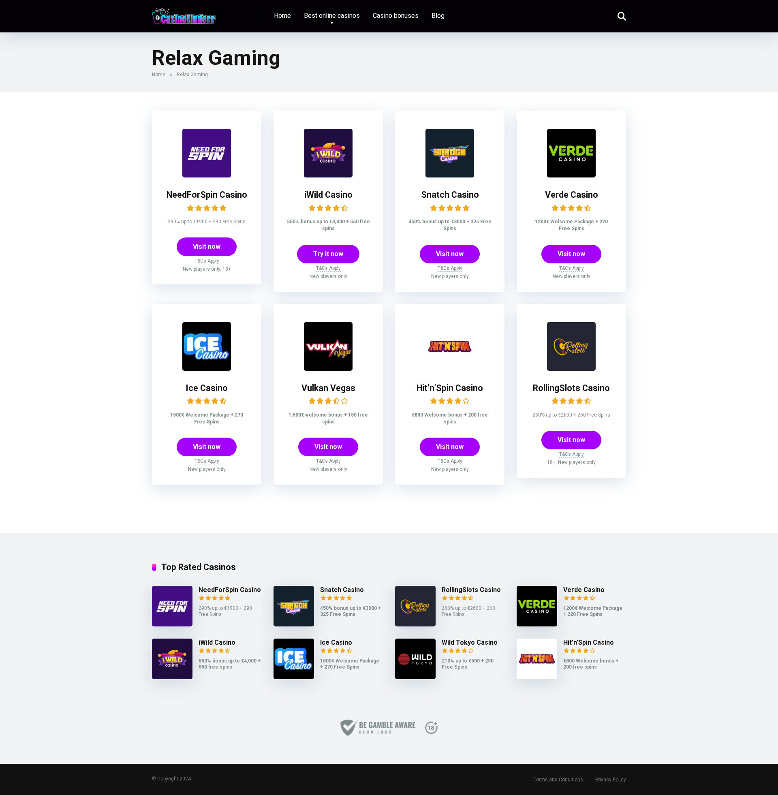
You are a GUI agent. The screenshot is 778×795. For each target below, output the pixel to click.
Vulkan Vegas (328, 388)
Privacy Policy (610, 779)
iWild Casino (328, 195)
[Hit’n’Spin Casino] (449, 368)
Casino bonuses (396, 15)
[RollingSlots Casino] (571, 368)
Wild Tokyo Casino (470, 642)
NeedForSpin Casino (207, 195)
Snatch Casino (450, 195)
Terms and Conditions (558, 779)
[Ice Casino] (206, 368)
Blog (438, 15)
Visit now (206, 246)
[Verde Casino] (571, 175)
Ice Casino (207, 388)
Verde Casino (571, 195)
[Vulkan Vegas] (328, 368)
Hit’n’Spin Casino (450, 388)
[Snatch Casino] (449, 175)
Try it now (328, 254)
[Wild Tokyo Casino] (415, 677)
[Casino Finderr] (184, 13)
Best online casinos (332, 15)
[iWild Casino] (328, 175)
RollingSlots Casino (571, 388)
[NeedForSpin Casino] (206, 175)
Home (282, 15)
